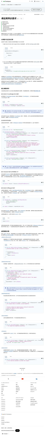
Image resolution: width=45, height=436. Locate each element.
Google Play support (33, 403)
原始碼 (2, 389)
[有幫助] (41, 14)
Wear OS (32, 386)
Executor (8, 174)
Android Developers (4, 14)
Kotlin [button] (11, 47)
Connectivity (17, 4)
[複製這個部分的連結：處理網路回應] (10, 231)
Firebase (2, 420)
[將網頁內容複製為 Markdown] (21, 19)
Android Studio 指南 (19, 399)
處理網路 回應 (37, 90)
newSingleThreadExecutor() (26, 176)
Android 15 (3, 403)
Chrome (2, 418)
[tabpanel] (24, 54)
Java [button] (8, 101)
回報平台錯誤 (32, 399)
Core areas (10, 4)
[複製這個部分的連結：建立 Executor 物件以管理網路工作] (19, 172)
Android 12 (3, 408)
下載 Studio (18, 404)
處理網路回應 (25, 167)
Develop (3, 4)
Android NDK (18, 406)
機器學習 (17, 386)
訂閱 (17, 430)
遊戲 (16, 384)
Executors (24, 175)
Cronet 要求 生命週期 (9, 235)
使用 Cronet (21, 34)
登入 (43, 1)
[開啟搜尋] (30, 1)
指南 (24, 14)
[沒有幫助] (43, 14)
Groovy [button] (6, 47)
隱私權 (17, 391)
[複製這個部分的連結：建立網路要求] (10, 88)
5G (16, 393)
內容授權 (14, 373)
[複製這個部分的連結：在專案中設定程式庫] (14, 39)
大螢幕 (31, 384)
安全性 (2, 388)
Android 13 (3, 406)
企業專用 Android (4, 386)
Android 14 (3, 404)
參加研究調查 (32, 404)
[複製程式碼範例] (43, 49)
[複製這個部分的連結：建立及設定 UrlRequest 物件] (16, 188)
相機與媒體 (18, 389)
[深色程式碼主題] (41, 49)
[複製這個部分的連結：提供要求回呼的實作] (12, 120)
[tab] (6, 48)
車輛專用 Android (33, 389)
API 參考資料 (18, 403)
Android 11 (3, 410)
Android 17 (3, 399)
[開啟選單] (2, 1)
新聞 (2, 391)
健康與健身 (18, 388)
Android (2, 384)
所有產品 (2, 424)
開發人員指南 (18, 401)
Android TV (32, 391)
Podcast (2, 395)
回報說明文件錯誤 (33, 401)
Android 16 (3, 401)
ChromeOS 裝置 (33, 388)
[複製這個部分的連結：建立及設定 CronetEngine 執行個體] (20, 94)
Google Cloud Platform (5, 422)
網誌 (2, 393)
